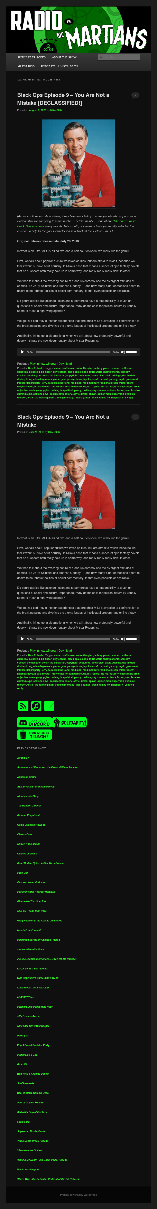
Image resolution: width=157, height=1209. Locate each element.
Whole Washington (28, 1169)
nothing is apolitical (62, 390)
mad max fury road (94, 383)
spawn (92, 394)
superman (118, 394)
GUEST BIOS (26, 66)
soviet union (80, 394)
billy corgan (59, 372)
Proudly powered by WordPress (78, 1195)
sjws (45, 394)
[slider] (132, 351)
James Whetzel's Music (31, 949)
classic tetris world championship (99, 372)
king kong (64, 383)
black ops (73, 372)
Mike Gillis (56, 110)
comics (21, 375)
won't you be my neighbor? (107, 397)
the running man (44, 397)
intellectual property (28, 383)
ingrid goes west (128, 379)
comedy (125, 372)
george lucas (74, 379)
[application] (78, 352)
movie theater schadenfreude (69, 386)
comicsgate (34, 375)
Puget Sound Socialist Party (33, 1045)
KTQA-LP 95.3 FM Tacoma (32, 968)
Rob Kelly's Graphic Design (33, 1073)
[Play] (22, 352)
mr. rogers (93, 386)
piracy (78, 390)
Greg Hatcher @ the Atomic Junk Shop (39, 920)
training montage (64, 397)
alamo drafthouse (64, 368)
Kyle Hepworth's (37, 978)
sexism (37, 394)
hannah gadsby (109, 379)
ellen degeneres (42, 379)
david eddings (113, 375)
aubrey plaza (101, 368)
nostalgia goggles (39, 390)
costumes (84, 375)
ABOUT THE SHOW (64, 57)
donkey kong (24, 379)
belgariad (34, 372)
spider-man (104, 394)
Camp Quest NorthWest (31, 824)
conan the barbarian (53, 375)
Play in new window (43, 363)
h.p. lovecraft (91, 379)
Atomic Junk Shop (27, 796)
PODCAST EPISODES (32, 57)
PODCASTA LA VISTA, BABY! (59, 66)
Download (65, 363)
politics (87, 390)
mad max (76, 383)
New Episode (35, 368)
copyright (71, 375)
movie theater (42, 386)
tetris (30, 397)
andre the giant (84, 368)
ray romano (99, 390)
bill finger (46, 372)
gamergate (59, 379)
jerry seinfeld (49, 383)
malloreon (112, 383)
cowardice (98, 375)
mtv (116, 386)
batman (115, 368)
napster (124, 386)
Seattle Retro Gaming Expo (33, 1093)
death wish (128, 375)
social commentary (61, 394)
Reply (129, 397)
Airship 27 (23, 758)
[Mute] (123, 352)
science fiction (115, 390)
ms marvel (107, 386)
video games (83, 397)
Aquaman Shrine (27, 777)
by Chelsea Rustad (38, 939)
